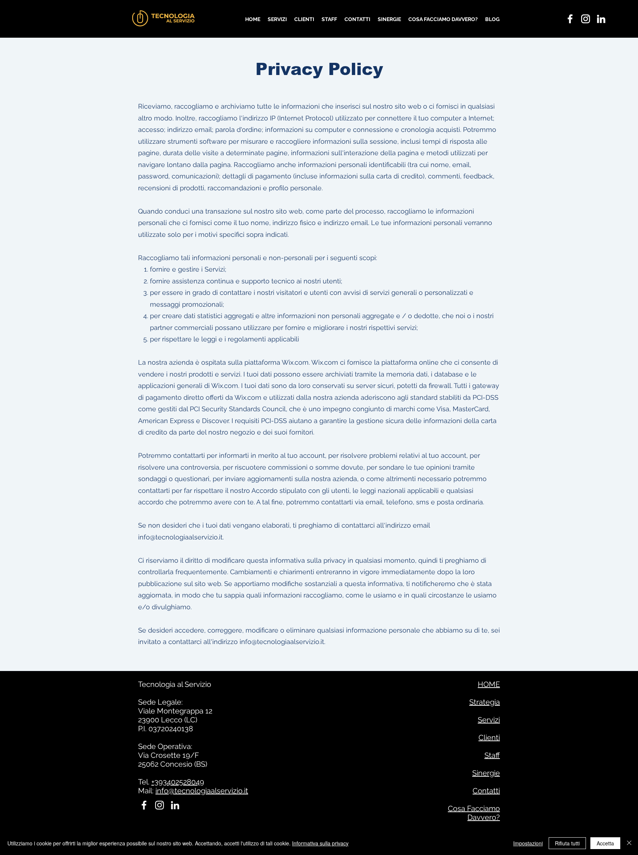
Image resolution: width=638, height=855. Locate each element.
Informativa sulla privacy (320, 843)
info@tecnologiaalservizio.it (180, 537)
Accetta (605, 843)
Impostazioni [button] (528, 843)
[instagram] (585, 19)
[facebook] (570, 19)
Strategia (484, 702)
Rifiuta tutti (567, 843)
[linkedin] (601, 19)
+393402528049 (177, 781)
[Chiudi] (629, 843)
